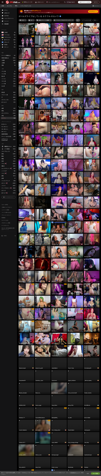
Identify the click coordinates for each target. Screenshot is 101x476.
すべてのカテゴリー (9, 197)
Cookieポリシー (75, 472)
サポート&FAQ (5, 204)
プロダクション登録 (6, 222)
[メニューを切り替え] (2, 2)
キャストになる (5, 220)
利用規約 (3, 217)
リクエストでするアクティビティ (63, 20)
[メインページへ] (13, 2)
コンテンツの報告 (5, 209)
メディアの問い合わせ (6, 212)
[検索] (65, 2)
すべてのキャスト (5, 225)
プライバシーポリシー (6, 215)
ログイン (96, 2)
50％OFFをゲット (93, 11)
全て (78, 20)
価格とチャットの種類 (44, 20)
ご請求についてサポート (7, 207)
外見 (23, 20)
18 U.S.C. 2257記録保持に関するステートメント (8, 228)
